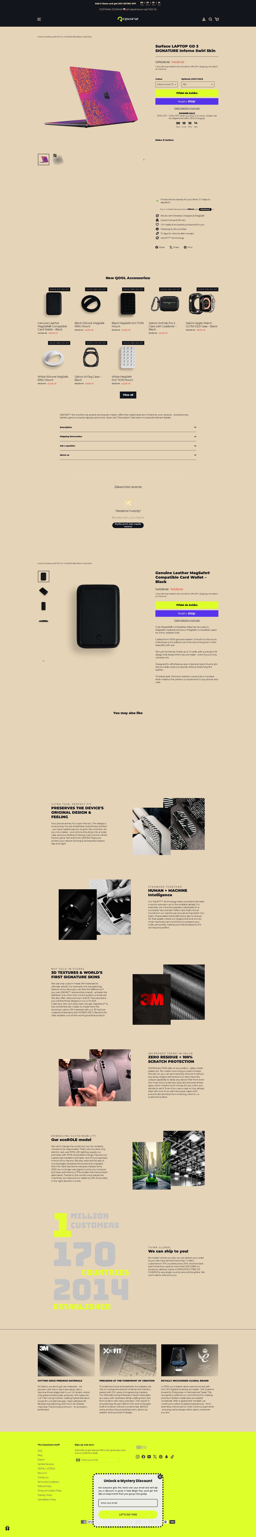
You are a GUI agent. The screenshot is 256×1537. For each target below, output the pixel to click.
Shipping (203, 66)
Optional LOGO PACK (192, 79)
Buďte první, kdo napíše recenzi (128, 525)
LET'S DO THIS (128, 1514)
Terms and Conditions (48, 1482)
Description (66, 427)
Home (41, 37)
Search (41, 1459)
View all (128, 394)
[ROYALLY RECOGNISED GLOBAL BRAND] (189, 1360)
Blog (40, 1455)
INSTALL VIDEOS (46, 1468)
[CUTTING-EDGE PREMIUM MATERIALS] (66, 1360)
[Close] (160, 1476)
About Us (42, 1473)
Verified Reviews (46, 1464)
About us (64, 455)
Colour (158, 79)
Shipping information (71, 436)
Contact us (43, 1477)
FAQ (40, 1450)
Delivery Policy (45, 1495)
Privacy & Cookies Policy (50, 1490)
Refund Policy (44, 1486)
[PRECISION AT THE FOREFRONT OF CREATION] (128, 1360)
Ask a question (67, 446)
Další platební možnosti (187, 108)
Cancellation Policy (47, 1499)
